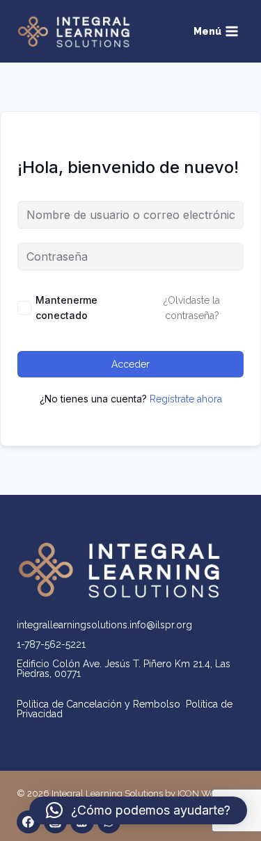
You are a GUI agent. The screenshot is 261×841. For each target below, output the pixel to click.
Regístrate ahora (186, 399)
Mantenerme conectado (66, 307)
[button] (138, 810)
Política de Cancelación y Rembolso (101, 704)
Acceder (130, 364)
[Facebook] (28, 822)
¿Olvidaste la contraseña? (192, 308)
